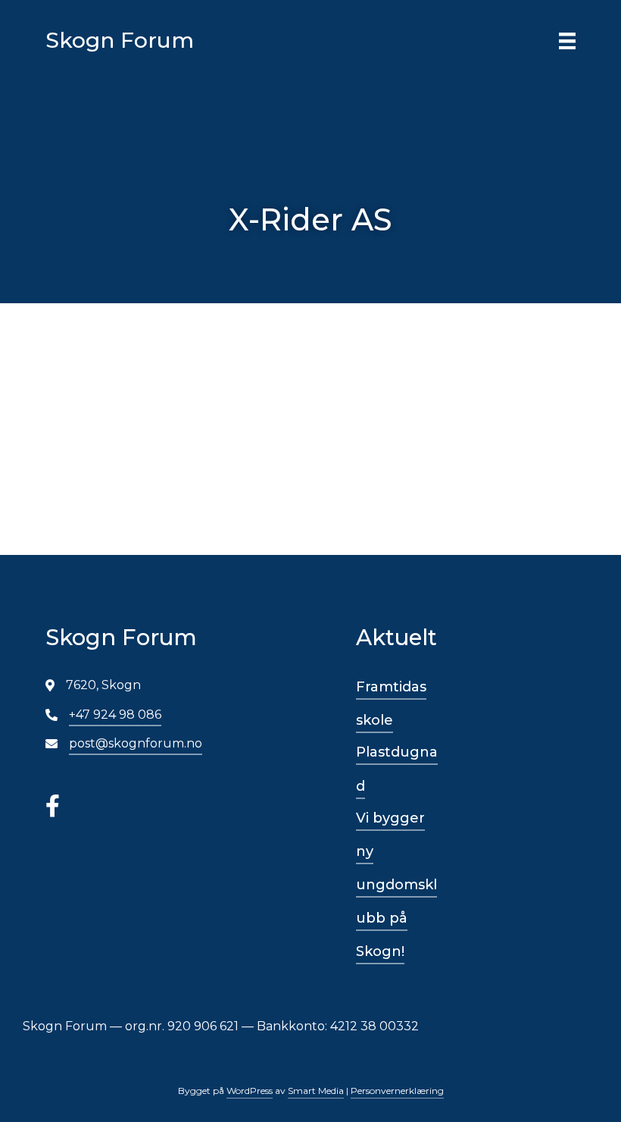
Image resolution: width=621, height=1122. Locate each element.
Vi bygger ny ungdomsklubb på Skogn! (396, 885)
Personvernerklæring (397, 1090)
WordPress (249, 1090)
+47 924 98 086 (115, 714)
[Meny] (567, 40)
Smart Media (316, 1090)
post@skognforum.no (135, 743)
